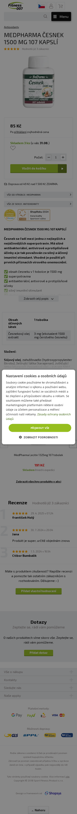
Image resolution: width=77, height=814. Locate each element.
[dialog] (38, 407)
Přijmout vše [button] (40, 427)
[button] (38, 437)
